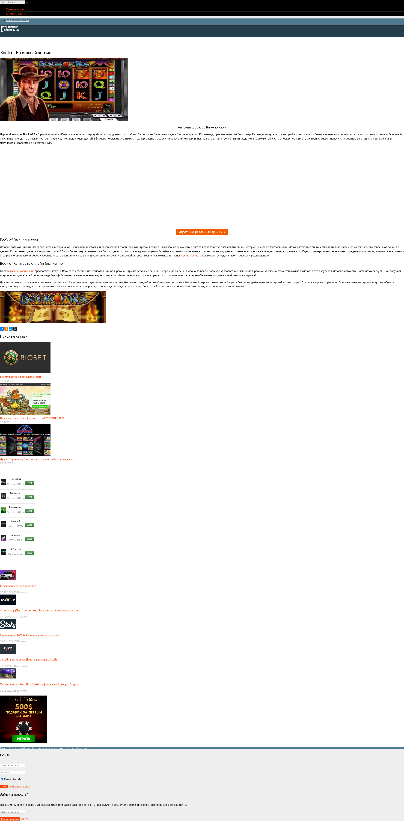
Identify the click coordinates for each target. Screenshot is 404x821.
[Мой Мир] (11, 329)
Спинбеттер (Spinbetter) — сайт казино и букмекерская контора (40, 610)
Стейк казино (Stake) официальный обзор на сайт (30, 635)
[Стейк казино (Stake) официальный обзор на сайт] (8, 628)
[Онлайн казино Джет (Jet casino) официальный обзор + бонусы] (8, 677)
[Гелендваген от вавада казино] (8, 579)
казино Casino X (191, 255)
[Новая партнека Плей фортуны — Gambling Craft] (25, 413)
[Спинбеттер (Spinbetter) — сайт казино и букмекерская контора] (8, 603)
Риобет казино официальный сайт (20, 376)
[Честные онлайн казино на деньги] (11, 31)
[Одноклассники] (6, 329)
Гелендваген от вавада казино (18, 585)
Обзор (29, 483)
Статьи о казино (16, 13)
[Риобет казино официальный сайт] (25, 372)
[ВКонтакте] (2, 329)
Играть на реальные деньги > (202, 232)
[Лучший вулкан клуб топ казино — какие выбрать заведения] (25, 454)
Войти (24, 818)
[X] (15, 329)
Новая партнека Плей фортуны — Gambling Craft (32, 417)
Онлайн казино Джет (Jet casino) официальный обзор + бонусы (39, 684)
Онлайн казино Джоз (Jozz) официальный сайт (28, 659)
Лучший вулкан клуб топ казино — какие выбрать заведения (37, 459)
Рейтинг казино (15, 9)
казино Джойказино (22, 271)
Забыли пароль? (19, 786)
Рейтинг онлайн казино (17, 20)
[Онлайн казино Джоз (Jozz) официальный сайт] (8, 652)
